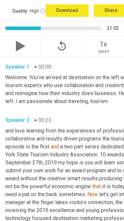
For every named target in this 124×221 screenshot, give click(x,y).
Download (67, 10)
